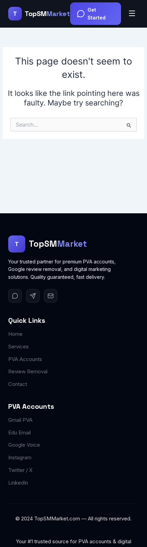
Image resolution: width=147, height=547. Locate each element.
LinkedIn (18, 482)
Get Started (97, 13)
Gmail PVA (20, 420)
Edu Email (19, 432)
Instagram (19, 457)
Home (15, 334)
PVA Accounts (25, 359)
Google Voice (24, 445)
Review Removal (28, 371)
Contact (17, 384)
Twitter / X (20, 470)
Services (18, 346)
